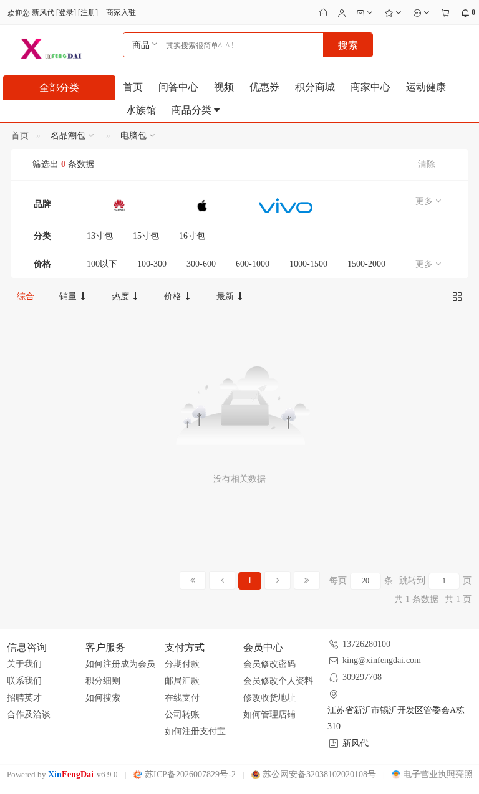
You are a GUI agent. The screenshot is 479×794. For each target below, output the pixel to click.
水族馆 (141, 110)
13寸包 (100, 236)
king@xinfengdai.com (381, 660)
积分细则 (102, 681)
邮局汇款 (182, 681)
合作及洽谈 (29, 714)
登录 (66, 12)
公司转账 (182, 714)
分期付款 (182, 664)
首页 (133, 87)
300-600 (201, 264)
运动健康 (426, 87)
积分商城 (315, 87)
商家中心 (370, 87)
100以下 (102, 264)
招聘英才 (24, 697)
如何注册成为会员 (120, 664)
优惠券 (264, 87)
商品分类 (193, 110)
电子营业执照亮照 (436, 774)
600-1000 (252, 264)
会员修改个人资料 (278, 681)
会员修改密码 (269, 664)
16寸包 (192, 236)
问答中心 (178, 87)
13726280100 (366, 644)
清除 (426, 164)
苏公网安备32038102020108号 (318, 774)
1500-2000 (366, 264)
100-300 (152, 264)
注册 (87, 12)
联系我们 (24, 681)
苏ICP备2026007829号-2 (189, 774)
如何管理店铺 (269, 714)
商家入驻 (121, 12)
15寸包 (146, 236)
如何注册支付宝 (195, 731)
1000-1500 (308, 264)
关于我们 (24, 664)
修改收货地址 (269, 697)
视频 (224, 87)
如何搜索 (102, 697)
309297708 (362, 677)
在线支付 (182, 697)
